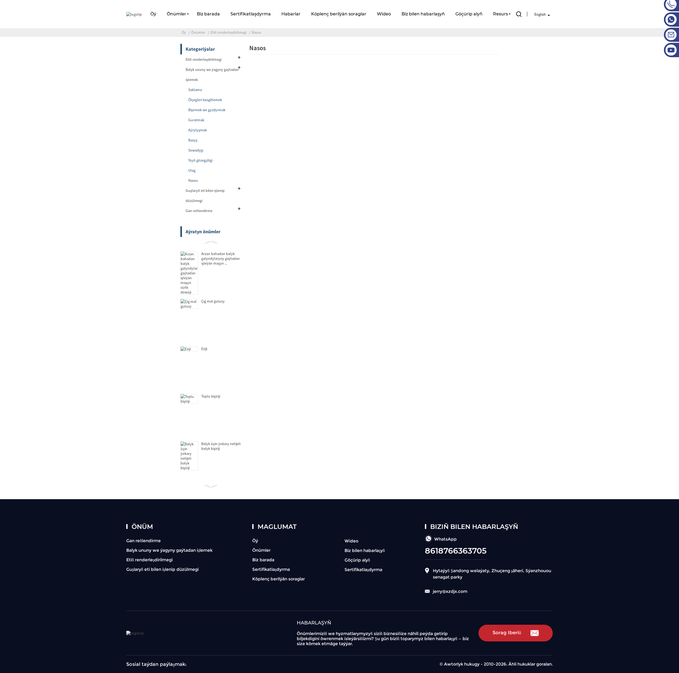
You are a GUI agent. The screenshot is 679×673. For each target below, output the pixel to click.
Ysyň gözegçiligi (200, 160)
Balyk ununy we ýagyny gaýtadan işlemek (212, 74)
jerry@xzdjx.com (450, 591)
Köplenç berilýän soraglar (338, 13)
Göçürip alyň (468, 13)
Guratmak (196, 120)
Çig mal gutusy (213, 301)
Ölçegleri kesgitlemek (205, 99)
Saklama (195, 89)
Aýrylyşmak (197, 130)
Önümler (176, 13)
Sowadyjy (195, 150)
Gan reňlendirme (199, 210)
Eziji (204, 348)
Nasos (256, 32)
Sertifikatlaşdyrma (250, 13)
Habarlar (291, 13)
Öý (153, 13)
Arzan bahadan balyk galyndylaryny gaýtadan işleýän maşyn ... (220, 258)
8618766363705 (456, 551)
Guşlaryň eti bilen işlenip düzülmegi (205, 195)
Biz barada (208, 13)
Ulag (191, 170)
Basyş (192, 140)
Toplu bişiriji (210, 396)
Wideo (384, 13)
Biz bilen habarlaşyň (423, 13)
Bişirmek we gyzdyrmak (206, 109)
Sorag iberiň (507, 633)
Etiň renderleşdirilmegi (228, 32)
